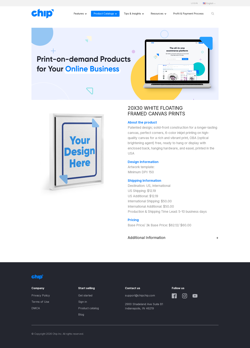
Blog (81, 314)
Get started (85, 295)
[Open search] (213, 14)
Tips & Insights (132, 13)
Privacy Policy (40, 295)
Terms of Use (40, 301)
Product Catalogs (104, 13)
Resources (157, 13)
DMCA (35, 308)
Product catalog (88, 308)
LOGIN (194, 3)
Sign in (82, 301)
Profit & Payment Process (188, 13)
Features (79, 13)
